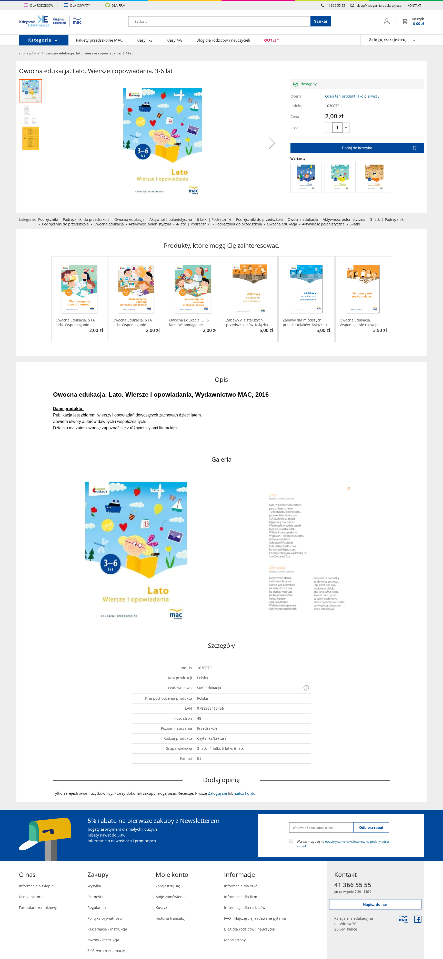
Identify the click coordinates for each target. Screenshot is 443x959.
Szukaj (320, 21)
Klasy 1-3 (144, 40)
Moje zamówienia (171, 896)
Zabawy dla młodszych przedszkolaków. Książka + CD (305, 322)
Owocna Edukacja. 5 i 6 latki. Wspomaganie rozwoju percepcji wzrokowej (132, 322)
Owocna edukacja (129, 219)
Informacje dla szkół (241, 886)
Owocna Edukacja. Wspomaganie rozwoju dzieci (359, 322)
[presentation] (55, 299)
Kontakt (414, 5)
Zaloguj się (217, 793)
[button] (272, 143)
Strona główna (29, 53)
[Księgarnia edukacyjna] (403, 919)
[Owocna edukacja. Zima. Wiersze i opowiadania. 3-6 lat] (305, 177)
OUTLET (271, 40)
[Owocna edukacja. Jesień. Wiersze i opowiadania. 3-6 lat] (374, 177)
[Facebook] (417, 919)
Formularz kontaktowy (38, 907)
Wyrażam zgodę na (343, 843)
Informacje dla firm (240, 896)
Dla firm (118, 5)
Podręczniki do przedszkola (86, 219)
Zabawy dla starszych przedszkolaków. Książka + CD (248, 322)
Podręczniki (48, 219)
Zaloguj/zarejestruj (388, 39)
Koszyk (161, 907)
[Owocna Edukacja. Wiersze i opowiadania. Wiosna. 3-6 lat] (340, 177)
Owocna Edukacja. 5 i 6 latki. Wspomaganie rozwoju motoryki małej (189, 322)
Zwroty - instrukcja (103, 939)
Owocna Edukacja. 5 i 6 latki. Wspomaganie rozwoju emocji (75, 322)
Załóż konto (245, 793)
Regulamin (96, 907)
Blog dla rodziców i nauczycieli (223, 40)
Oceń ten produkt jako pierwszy (352, 96)
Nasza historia (31, 896)
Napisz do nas (375, 904)
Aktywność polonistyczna (170, 219)
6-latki (202, 219)
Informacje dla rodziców (244, 907)
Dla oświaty (80, 5)
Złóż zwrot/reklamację (106, 950)
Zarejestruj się (168, 886)
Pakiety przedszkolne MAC (99, 40)
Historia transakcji (171, 918)
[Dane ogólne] (387, 21)
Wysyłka (94, 886)
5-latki (354, 224)
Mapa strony (235, 939)
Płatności (95, 896)
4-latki (181, 224)
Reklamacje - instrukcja (107, 929)
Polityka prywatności (104, 918)
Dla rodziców (41, 5)
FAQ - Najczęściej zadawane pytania (255, 918)
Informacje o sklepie (36, 886)
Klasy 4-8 (174, 40)
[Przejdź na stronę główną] (50, 21)
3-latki (375, 219)
